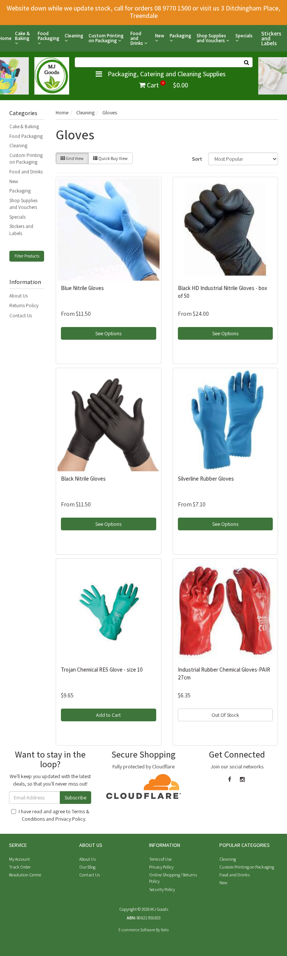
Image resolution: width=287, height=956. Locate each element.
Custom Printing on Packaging (106, 38)
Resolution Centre (25, 875)
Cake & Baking (22, 36)
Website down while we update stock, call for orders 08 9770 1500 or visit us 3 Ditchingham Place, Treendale (143, 12)
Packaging (180, 36)
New (159, 36)
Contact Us (20, 315)
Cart (166, 85)
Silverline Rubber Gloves (206, 478)
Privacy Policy (70, 818)
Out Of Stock (225, 715)
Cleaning (74, 36)
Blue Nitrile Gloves (82, 288)
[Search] (247, 62)
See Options (108, 333)
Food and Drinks (137, 38)
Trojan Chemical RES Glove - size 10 (102, 669)
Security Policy (162, 889)
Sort (197, 158)
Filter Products (27, 256)
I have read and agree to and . (54, 815)
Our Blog (87, 867)
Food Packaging (48, 36)
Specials (244, 36)
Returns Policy (23, 305)
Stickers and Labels (271, 38)
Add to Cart (108, 715)
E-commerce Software (136, 929)
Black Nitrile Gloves (83, 478)
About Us (18, 296)
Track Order (20, 867)
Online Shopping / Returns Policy (173, 878)
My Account (19, 859)
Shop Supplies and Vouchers (211, 38)
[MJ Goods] (51, 75)
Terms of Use (160, 859)
